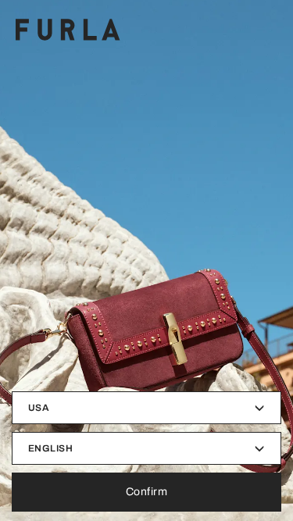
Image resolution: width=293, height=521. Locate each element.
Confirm (147, 492)
